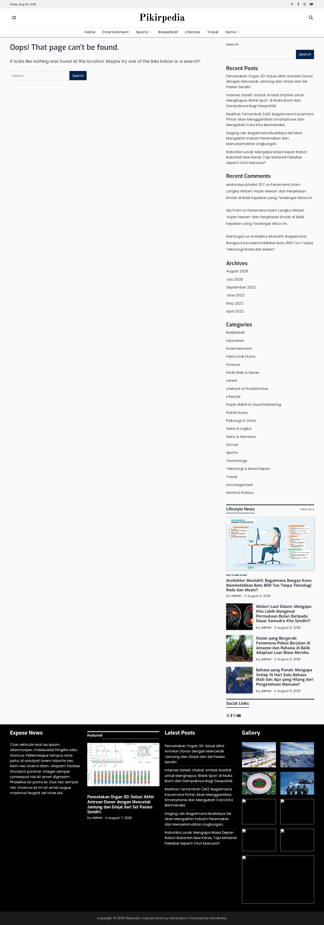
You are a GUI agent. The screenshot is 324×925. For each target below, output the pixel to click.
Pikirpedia (162, 18)
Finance (233, 364)
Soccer (232, 444)
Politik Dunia (237, 412)
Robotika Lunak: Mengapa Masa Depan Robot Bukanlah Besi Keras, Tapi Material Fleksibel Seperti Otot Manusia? (266, 157)
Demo (230, 32)
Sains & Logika (238, 428)
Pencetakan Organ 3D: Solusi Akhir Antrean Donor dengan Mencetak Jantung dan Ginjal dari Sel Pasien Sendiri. (269, 81)
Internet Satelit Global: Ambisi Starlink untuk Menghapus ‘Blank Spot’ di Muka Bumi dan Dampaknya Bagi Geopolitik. (265, 100)
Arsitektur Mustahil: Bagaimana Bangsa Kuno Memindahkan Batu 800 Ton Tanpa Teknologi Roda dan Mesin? (269, 243)
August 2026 (237, 271)
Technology (236, 460)
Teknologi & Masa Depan (248, 468)
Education (235, 340)
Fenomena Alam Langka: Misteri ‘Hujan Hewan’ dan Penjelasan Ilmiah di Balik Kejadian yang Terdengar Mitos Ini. (269, 191)
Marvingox (235, 236)
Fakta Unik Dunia (240, 356)
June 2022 (235, 295)
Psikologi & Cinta (241, 420)
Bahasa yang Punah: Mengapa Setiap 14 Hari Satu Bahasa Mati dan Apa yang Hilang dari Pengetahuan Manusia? (284, 677)
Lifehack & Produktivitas (247, 388)
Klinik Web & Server (242, 372)
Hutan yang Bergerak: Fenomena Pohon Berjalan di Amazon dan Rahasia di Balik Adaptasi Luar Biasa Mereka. (283, 645)
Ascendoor (178, 918)
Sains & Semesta (241, 436)
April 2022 (235, 311)
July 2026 (234, 279)
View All (305, 509)
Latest (231, 380)
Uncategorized (239, 484)
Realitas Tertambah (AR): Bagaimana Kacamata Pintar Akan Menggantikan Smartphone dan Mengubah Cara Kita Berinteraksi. (270, 119)
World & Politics (240, 492)
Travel (212, 32)
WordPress (218, 918)
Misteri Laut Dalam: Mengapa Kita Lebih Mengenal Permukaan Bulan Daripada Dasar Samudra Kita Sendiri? (283, 613)
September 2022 (241, 287)
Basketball (168, 32)
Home (90, 32)
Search (232, 44)
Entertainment (115, 32)
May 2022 (234, 303)
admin (236, 596)
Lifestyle (192, 32)
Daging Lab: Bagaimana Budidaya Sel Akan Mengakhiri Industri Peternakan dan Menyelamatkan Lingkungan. (264, 138)
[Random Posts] (14, 18)
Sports (142, 32)
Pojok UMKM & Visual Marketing (253, 404)
